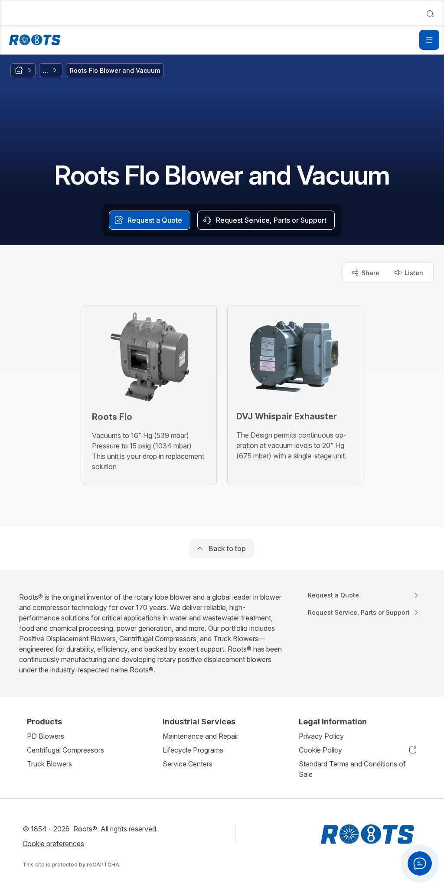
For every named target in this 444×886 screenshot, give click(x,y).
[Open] (429, 40)
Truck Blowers (49, 763)
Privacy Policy (321, 736)
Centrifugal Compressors (65, 750)
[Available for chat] (420, 863)
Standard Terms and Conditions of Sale (352, 769)
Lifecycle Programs (193, 750)
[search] (430, 14)
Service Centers (187, 763)
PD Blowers (45, 736)
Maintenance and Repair (200, 736)
